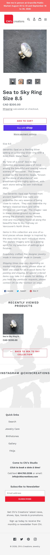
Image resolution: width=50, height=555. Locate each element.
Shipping (7, 109)
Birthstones (12, 436)
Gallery (12, 443)
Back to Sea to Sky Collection (27, 353)
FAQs (12, 450)
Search (12, 421)
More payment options (25, 134)
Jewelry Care (12, 429)
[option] (13, 81)
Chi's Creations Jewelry (29, 546)
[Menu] (45, 19)
